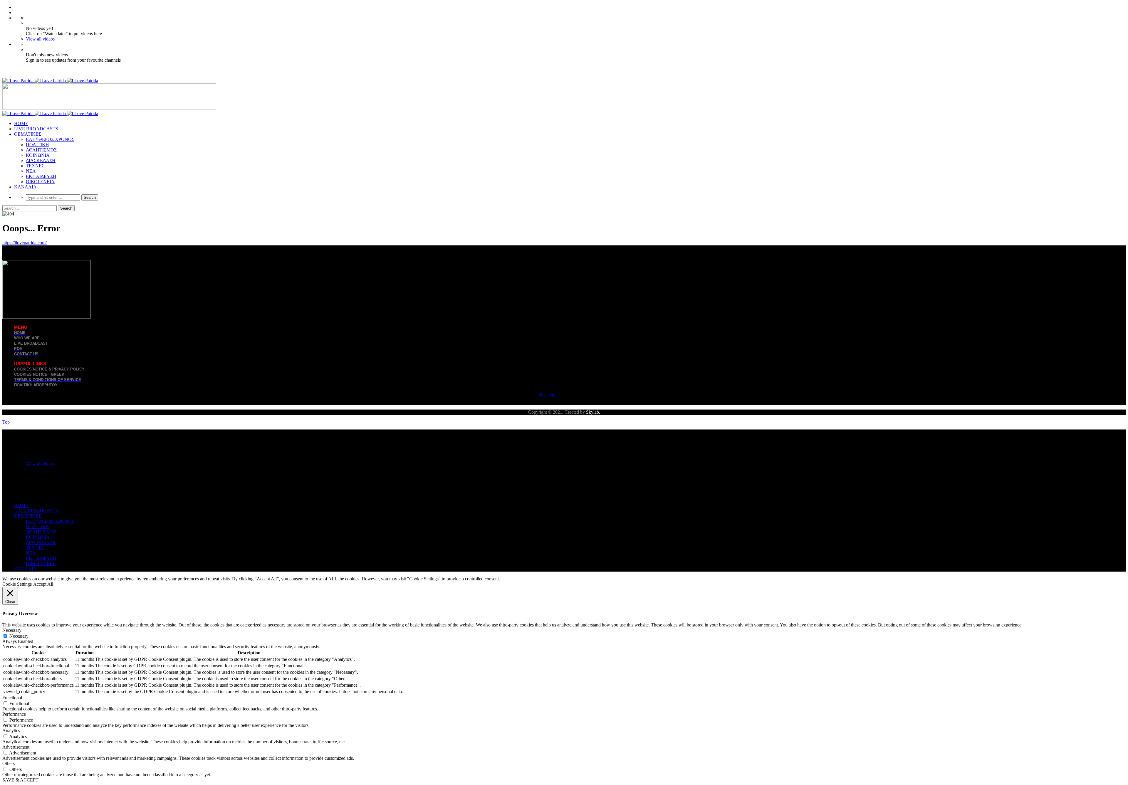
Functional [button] (12, 697)
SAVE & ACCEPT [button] (20, 779)
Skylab (592, 412)
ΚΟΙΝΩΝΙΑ (38, 155)
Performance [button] (14, 714)
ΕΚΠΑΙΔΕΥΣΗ (41, 176)
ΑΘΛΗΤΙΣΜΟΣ (41, 149)
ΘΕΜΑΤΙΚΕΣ (27, 134)
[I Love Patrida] (50, 80)
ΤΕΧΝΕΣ (35, 165)
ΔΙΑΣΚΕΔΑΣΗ (41, 160)
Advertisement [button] (15, 746)
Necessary (18, 636)
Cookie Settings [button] (17, 584)
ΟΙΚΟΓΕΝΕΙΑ (40, 181)
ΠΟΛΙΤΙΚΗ (37, 144)
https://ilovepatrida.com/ (24, 242)
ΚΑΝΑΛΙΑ (25, 186)
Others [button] (8, 763)
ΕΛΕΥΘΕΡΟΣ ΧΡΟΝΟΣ (50, 139)
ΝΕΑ (31, 171)
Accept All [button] (43, 584)
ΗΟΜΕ (21, 123)
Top (6, 422)
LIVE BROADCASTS (36, 128)
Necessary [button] (11, 630)
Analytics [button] (11, 730)
